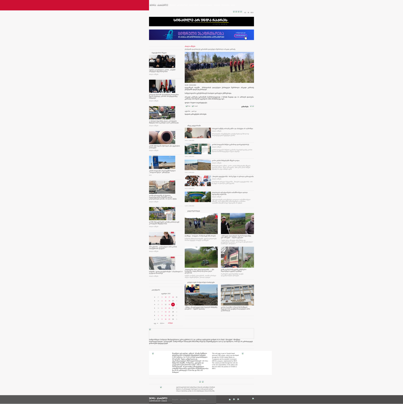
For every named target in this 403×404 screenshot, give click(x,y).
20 (169, 308)
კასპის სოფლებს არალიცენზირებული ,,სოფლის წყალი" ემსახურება (162, 171)
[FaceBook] (249, 54)
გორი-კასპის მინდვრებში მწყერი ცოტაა (225, 160)
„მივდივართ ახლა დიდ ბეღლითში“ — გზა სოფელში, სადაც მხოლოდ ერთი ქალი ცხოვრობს (199, 271)
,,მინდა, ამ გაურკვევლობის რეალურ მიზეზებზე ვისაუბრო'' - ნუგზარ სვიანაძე (201, 308)
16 (165, 319)
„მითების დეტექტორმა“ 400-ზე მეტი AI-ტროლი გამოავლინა (233, 176)
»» (177, 293)
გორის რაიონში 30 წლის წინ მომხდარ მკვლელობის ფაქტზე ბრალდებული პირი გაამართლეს (235, 308)
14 (165, 312)
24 (173, 297)
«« (154, 293)
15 (165, 315)
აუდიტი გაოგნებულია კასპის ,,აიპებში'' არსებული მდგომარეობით (162, 70)
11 (165, 301)
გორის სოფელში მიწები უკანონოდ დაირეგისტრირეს (230, 144)
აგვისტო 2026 (165, 293)
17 (169, 297)
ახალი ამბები (153, 74)
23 (169, 319)
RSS (150, 175)
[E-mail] (194, 106)
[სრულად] (253, 140)
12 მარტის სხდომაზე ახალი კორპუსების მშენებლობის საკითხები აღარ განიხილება (164, 122)
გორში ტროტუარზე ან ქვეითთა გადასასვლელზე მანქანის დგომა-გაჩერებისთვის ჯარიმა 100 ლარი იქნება (163, 197)
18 (169, 301)
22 (169, 315)
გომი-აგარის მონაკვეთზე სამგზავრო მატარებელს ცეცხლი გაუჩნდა (233, 270)
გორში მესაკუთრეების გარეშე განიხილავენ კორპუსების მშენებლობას (164, 222)
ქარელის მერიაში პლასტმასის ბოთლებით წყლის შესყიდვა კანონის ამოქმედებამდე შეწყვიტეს (164, 96)
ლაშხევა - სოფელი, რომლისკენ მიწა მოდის (200, 236)
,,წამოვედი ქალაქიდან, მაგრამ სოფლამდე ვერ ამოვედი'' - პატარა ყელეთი (236, 236)
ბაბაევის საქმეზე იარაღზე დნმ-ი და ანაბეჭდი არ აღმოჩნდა (232, 128)
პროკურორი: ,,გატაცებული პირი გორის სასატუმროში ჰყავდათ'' (163, 247)
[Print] (187, 106)
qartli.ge (194, 111)
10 (165, 297)
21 (169, 312)
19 (169, 304)
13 (165, 308)
